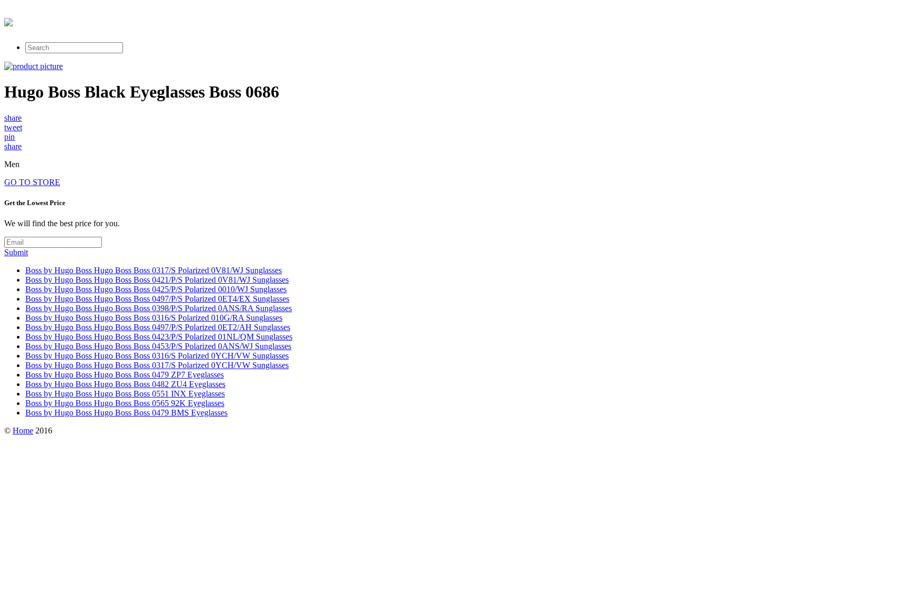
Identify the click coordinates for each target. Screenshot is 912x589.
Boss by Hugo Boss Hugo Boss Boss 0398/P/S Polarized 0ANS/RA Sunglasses (158, 308)
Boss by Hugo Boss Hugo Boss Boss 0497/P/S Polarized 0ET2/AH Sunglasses (157, 327)
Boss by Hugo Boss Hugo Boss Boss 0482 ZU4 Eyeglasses (125, 384)
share (13, 117)
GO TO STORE (32, 182)
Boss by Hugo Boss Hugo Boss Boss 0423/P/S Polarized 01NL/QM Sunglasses (158, 336)
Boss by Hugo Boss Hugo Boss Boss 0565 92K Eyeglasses (124, 403)
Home (23, 430)
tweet (13, 127)
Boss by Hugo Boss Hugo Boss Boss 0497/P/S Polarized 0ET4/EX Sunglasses (157, 298)
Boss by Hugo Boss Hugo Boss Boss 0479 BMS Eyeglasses (126, 412)
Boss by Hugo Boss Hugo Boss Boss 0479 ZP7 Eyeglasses (124, 374)
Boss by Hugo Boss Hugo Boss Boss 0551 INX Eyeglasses (125, 393)
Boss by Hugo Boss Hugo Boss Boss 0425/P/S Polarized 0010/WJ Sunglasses (156, 289)
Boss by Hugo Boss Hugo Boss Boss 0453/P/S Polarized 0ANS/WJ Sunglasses (158, 346)
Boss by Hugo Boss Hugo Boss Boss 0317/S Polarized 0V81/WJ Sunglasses (153, 270)
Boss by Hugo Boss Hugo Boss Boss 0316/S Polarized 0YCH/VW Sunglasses (157, 355)
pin (9, 136)
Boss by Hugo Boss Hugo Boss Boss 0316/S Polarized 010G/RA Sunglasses (153, 317)
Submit (16, 252)
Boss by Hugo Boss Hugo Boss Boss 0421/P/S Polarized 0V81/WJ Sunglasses (157, 279)
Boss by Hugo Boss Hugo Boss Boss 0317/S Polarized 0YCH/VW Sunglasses (157, 365)
